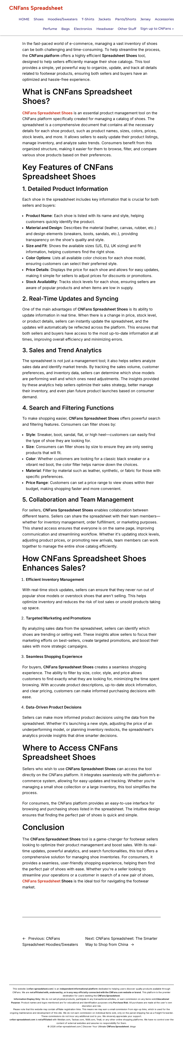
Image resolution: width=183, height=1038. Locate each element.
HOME (24, 19)
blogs (133, 1026)
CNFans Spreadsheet (36, 8)
